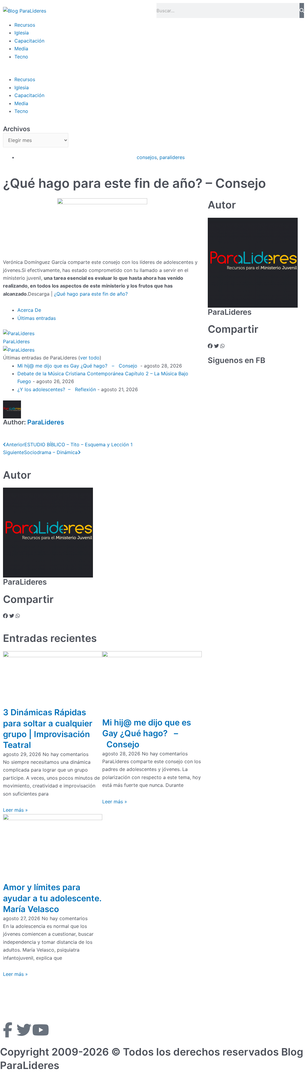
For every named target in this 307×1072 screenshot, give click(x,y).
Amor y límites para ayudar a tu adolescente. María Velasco (52, 898)
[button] (153, 71)
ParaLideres (16, 341)
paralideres (172, 157)
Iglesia (21, 33)
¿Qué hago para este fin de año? (90, 294)
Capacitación (29, 41)
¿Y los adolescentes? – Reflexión (56, 389)
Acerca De (29, 310)
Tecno (21, 57)
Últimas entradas (36, 318)
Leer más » (15, 810)
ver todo (90, 358)
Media (21, 49)
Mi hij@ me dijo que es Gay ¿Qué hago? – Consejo (78, 366)
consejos (147, 157)
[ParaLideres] (18, 333)
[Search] (302, 10)
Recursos (24, 25)
